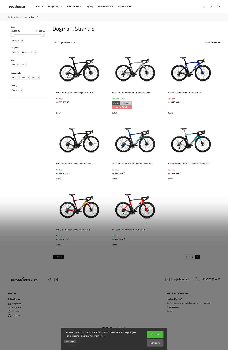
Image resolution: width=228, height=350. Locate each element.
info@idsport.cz (180, 279)
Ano (15, 65)
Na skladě (17, 41)
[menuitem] (39, 6)
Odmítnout (155, 343)
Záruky (170, 311)
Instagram (56, 279)
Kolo (15, 52)
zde (104, 336)
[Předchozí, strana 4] (192, 257)
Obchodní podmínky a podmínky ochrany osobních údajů (189, 303)
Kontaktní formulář (174, 299)
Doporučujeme (65, 42)
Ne (24, 65)
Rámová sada (29, 52)
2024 (25, 77)
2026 (35, 77)
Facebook (49, 279)
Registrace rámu (173, 307)
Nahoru (59, 257)
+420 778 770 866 (210, 279)
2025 (15, 77)
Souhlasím (155, 334)
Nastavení (70, 341)
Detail (58, 113)
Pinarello (17, 90)
